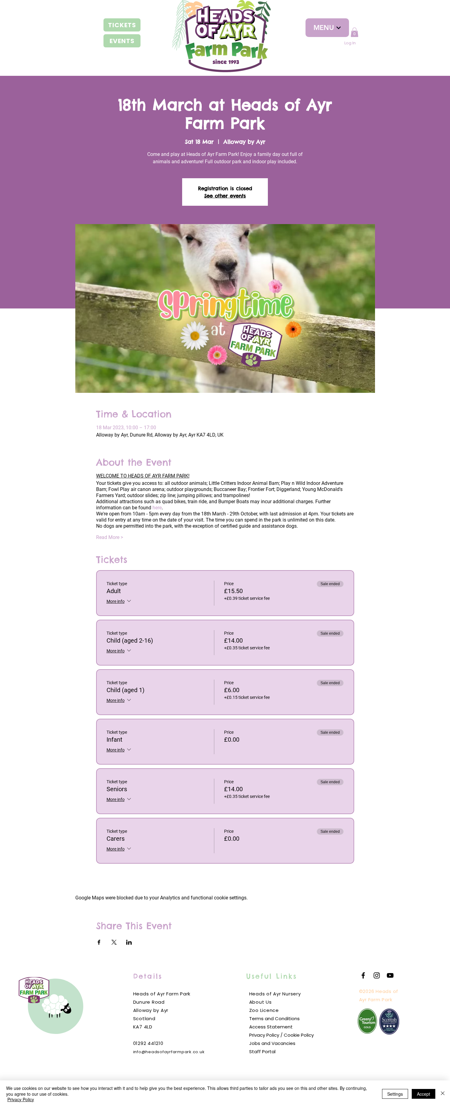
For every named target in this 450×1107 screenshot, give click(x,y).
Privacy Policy (20, 1099)
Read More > (109, 537)
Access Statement (271, 1027)
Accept (423, 1094)
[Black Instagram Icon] (377, 975)
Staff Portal (262, 1051)
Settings (395, 1094)
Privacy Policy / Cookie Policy (281, 1035)
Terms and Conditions (274, 1018)
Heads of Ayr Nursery (275, 994)
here (157, 508)
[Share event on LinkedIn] (129, 942)
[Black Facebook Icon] (363, 975)
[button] (354, 32)
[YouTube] (390, 975)
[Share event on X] (114, 942)
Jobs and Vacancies (272, 1043)
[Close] (442, 1093)
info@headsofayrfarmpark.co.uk (169, 1052)
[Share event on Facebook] (99, 942)
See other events (225, 196)
